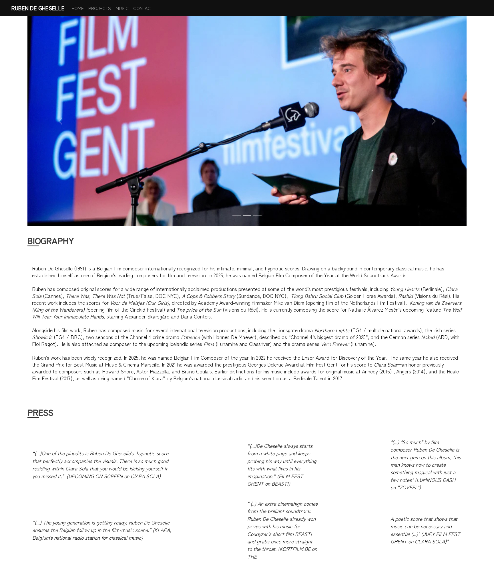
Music (122, 8)
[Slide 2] (247, 216)
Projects (99, 8)
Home (77, 8)
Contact (143, 8)
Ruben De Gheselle (38, 8)
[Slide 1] (236, 216)
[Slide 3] (257, 216)
